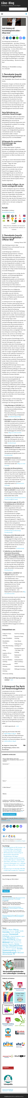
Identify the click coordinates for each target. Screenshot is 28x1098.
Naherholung (16, 942)
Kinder (4, 938)
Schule (3, 948)
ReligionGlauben (19, 947)
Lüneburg (12, 745)
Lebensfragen (18, 939)
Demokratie (12, 931)
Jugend (23, 936)
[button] (3, 38)
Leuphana (4, 940)
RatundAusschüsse (15, 945)
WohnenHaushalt (7, 954)
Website (4, 793)
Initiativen (14, 747)
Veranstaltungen (5, 749)
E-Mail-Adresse (7, 787)
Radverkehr (5, 945)
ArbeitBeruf (5, 929)
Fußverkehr (12, 932)
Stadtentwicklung (9, 950)
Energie (17, 931)
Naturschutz (5, 944)
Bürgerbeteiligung (7, 747)
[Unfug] (19, 416)
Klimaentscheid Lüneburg (8, 915)
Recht (18, 747)
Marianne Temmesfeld (7, 897)
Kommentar (6, 764)
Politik (15, 745)
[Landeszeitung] (13, 416)
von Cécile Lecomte (16, 432)
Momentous (20, 1096)
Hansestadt (13, 934)
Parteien (17, 944)
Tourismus (19, 950)
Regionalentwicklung (11, 947)
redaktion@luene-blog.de (10, 733)
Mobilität (6, 942)
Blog (24, 591)
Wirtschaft (20, 952)
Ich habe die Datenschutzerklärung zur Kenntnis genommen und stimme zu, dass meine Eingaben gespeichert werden (14, 805)
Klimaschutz (11, 938)
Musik (11, 942)
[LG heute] (15, 499)
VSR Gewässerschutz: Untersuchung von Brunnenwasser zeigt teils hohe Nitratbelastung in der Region (13, 854)
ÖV (14, 954)
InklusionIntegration (15, 936)
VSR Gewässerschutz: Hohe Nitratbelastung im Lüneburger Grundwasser (13, 899)
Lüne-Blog (7, 3)
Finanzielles (6, 932)
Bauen (11, 929)
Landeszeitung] (12, 443)
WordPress (12, 1096)
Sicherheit (13, 948)
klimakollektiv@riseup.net (8, 212)
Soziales (20, 948)
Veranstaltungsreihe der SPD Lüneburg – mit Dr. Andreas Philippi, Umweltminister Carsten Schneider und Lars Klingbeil (14, 849)
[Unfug (10, 499)
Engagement (6, 745)
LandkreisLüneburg (8, 939)
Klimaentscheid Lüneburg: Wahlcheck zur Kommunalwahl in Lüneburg (12, 907)
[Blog (9, 432)
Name (4, 780)
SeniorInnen (8, 948)
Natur (20, 942)
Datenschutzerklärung (7, 1089)
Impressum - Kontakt (7, 1090)
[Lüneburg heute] (8, 570)
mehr (11, 680)
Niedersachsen (11, 944)
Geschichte (17, 932)
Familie (21, 931)
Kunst (17, 938)
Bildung (15, 929)
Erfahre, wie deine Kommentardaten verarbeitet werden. (13, 820)
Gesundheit (5, 934)
